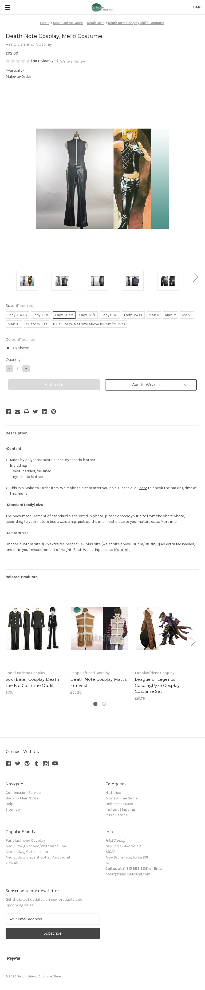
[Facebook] (8, 411)
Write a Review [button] (72, 61)
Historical (113, 792)
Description (16, 433)
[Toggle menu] (7, 7)
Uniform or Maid (119, 804)
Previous (9, 277)
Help (9, 804)
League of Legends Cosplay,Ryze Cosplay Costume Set (157, 685)
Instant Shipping (120, 809)
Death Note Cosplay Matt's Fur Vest (98, 682)
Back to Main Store (22, 798)
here (143, 488)
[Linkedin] (44, 411)
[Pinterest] (53, 411)
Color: (21, 339)
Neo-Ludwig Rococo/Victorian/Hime (36, 846)
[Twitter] (35, 411)
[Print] (26, 411)
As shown (21, 348)
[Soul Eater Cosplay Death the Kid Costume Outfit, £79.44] (35, 628)
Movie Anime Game (121, 798)
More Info (122, 549)
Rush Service (116, 815)
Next (195, 277)
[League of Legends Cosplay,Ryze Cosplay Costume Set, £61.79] (164, 628)
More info (168, 521)
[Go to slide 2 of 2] (104, 704)
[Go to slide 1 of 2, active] (95, 704)
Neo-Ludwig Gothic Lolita (27, 851)
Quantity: (13, 359)
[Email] (17, 411)
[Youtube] (55, 763)
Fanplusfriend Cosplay (25, 840)
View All (12, 863)
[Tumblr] (36, 763)
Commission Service (23, 792)
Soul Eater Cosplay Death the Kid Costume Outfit (32, 682)
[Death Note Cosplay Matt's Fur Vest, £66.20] (99, 628)
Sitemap (13, 809)
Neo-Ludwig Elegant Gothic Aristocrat (38, 857)
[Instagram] (46, 763)
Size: (20, 305)
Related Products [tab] (22, 576)
